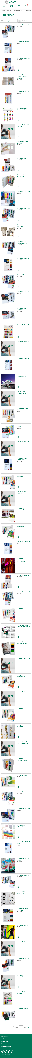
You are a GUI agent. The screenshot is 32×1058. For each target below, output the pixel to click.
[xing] (9, 1051)
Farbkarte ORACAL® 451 (23, 958)
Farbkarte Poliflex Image (23, 942)
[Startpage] (16, 2)
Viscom (9, 11)
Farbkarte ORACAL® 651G (23, 592)
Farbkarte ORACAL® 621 (23, 875)
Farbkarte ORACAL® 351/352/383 (22, 309)
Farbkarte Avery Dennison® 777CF (21, 676)
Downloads (4, 1036)
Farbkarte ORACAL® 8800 (23, 575)
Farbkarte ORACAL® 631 (23, 25)
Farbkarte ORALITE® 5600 (23, 41)
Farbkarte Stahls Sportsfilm (21, 492)
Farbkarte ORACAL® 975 (23, 292)
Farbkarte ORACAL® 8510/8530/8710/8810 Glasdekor (22, 76)
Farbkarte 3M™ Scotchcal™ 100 (21, 509)
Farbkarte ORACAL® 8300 (23, 192)
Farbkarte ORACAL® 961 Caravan (23, 859)
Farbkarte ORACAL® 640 (23, 92)
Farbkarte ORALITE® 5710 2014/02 (23, 842)
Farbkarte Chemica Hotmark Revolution (22, 109)
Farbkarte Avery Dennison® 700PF (21, 476)
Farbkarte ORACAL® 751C (23, 58)
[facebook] (2, 1051)
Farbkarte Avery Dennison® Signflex (22, 642)
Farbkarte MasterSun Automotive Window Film (23, 626)
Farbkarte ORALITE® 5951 (23, 358)
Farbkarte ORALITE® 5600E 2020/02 (22, 459)
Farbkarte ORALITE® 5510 (23, 542)
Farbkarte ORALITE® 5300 (23, 258)
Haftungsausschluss (7, 1046)
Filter (3, 21)
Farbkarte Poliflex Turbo (23, 325)
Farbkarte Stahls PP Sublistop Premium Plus (23, 742)
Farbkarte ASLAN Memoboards (21, 892)
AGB (2, 1039)
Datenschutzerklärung (8, 1044)
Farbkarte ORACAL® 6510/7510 (22, 426)
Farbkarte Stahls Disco (23, 342)
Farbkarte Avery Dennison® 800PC (21, 526)
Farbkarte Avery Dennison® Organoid (22, 225)
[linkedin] (5, 1051)
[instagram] (12, 1051)
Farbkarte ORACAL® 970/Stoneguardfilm (22, 242)
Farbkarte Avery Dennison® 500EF (21, 709)
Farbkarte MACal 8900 (22, 775)
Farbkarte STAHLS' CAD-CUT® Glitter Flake (23, 659)
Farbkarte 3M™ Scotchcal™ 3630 (21, 376)
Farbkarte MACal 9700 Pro (23, 925)
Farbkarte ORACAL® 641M (23, 208)
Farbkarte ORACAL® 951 (23, 158)
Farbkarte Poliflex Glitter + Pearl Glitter (23, 125)
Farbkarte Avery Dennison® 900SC (21, 609)
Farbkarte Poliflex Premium (21, 992)
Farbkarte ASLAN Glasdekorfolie (21, 175)
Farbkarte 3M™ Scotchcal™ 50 (21, 976)
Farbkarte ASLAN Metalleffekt (21, 726)
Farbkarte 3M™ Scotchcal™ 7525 (21, 392)
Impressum (4, 1041)
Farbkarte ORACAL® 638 (23, 792)
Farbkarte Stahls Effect (23, 442)
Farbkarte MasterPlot (22, 1009)
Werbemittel (18, 11)
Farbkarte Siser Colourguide (21, 826)
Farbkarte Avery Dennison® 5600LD (22, 759)
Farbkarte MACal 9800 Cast (22, 409)
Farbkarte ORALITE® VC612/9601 (22, 909)
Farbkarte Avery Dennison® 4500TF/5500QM (21, 560)
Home (3, 11)
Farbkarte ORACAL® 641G (23, 275)
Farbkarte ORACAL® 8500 (23, 808)
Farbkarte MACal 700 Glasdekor (22, 142)
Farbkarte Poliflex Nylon (23, 692)
